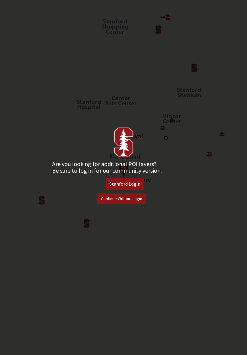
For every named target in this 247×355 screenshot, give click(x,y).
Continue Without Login (121, 198)
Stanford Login (124, 184)
